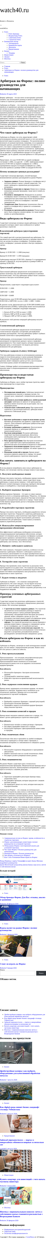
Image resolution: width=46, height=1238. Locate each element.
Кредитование (14, 49)
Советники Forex (15, 38)
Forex (6, 32)
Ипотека (7, 59)
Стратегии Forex (15, 39)
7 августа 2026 (12, 1080)
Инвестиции (8, 55)
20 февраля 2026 (12, 904)
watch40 (3, 1149)
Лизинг (7, 57)
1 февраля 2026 (12, 934)
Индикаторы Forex (15, 36)
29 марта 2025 (12, 94)
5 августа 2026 (12, 1114)
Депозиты (12, 47)
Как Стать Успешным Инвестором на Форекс (20, 857)
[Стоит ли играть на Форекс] (16, 956)
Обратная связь (9, 1231)
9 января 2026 (12, 968)
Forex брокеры (14, 34)
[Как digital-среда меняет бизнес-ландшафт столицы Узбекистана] (16, 1099)
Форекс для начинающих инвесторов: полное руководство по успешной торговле (21, 843)
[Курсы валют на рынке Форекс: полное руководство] (16, 920)
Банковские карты (15, 45)
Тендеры (12, 53)
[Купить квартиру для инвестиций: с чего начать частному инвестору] (16, 1171)
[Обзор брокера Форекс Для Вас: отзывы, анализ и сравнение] (16, 889)
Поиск (2, 970)
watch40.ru (14, 10)
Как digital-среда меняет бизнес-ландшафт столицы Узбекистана (19, 1108)
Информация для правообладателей (17, 1229)
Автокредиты (14, 43)
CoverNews (30, 1237)
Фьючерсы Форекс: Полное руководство (19, 853)
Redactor (3, 94)
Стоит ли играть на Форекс (13, 964)
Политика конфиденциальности (16, 1233)
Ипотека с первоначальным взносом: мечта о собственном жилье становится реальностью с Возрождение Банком (21, 1032)
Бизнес (6, 51)
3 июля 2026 (11, 1186)
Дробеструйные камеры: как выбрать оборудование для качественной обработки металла (24, 1015)
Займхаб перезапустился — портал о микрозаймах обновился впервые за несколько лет (22, 1023)
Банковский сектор (11, 41)
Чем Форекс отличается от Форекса (17, 855)
